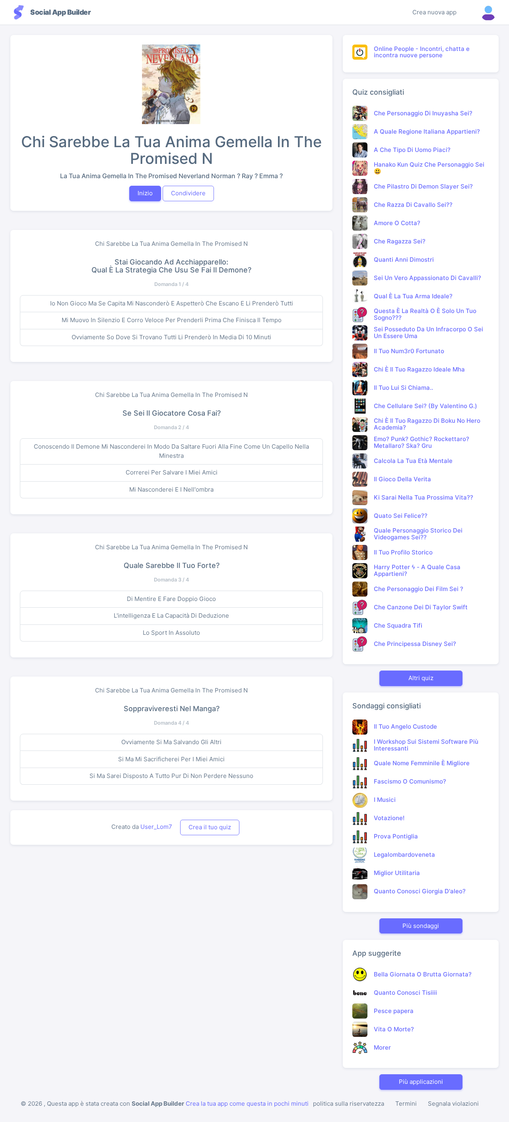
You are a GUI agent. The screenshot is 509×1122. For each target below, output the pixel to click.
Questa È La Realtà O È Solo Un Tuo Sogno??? (425, 314)
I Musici (385, 799)
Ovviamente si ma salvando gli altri (171, 742)
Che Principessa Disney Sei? (415, 644)
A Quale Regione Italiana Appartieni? (427, 131)
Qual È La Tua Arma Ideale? (413, 296)
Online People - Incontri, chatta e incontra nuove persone (422, 52)
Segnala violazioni (453, 1103)
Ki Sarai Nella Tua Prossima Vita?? (423, 497)
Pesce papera (394, 1011)
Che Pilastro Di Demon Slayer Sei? (423, 186)
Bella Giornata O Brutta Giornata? (423, 974)
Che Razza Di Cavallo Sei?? (413, 204)
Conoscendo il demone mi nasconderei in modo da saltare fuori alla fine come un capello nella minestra (171, 451)
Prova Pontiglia (396, 836)
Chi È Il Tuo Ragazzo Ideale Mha (419, 369)
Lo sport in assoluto (171, 632)
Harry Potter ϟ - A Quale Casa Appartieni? (417, 570)
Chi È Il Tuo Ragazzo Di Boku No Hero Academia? (427, 424)
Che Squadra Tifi (398, 625)
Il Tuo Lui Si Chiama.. (403, 387)
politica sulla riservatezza (348, 1103)
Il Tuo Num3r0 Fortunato (409, 351)
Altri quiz (420, 678)
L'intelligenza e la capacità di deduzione (171, 615)
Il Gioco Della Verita (402, 479)
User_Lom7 (156, 826)
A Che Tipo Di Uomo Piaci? (412, 150)
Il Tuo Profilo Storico (403, 552)
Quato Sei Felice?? (400, 515)
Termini (406, 1103)
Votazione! (389, 818)
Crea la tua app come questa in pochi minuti (247, 1103)
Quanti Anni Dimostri (404, 259)
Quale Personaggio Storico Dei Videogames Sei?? (418, 534)
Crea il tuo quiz (209, 827)
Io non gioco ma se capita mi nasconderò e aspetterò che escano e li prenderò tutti (171, 303)
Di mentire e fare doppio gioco (171, 599)
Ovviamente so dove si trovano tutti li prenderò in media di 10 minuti (171, 337)
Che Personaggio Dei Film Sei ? (418, 589)
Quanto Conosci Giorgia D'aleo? (420, 891)
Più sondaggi (420, 925)
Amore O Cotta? (397, 223)
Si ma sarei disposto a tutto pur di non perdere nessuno (171, 776)
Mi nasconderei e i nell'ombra (171, 489)
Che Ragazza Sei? (399, 241)
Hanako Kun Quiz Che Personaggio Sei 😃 (429, 168)
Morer (382, 1047)
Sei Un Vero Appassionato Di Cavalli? (427, 278)
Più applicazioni (421, 1081)
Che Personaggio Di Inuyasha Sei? (423, 113)
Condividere (188, 193)
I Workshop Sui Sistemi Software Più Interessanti (426, 745)
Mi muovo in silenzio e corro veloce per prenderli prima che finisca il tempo (172, 320)
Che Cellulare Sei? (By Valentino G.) (425, 406)
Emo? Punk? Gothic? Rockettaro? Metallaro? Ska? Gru (421, 442)
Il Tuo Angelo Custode (405, 726)
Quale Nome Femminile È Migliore (422, 763)
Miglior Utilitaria (397, 873)
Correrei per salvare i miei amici (172, 472)
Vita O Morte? (394, 1029)
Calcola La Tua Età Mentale (413, 461)
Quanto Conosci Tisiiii (405, 992)
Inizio (145, 193)
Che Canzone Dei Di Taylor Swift (421, 607)
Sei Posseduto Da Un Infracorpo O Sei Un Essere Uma (428, 332)
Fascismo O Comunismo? (410, 781)
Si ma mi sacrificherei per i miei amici (171, 759)
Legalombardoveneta (404, 854)
